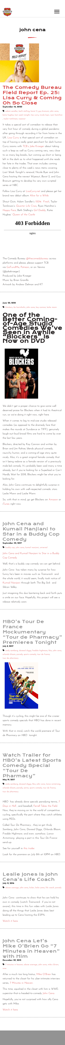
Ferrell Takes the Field (45, 806)
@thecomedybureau (37, 258)
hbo (50, 651)
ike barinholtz (19, 307)
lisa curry (35, 115)
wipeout (22, 119)
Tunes (6, 504)
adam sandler (11, 111)
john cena (54, 111)
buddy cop (10, 547)
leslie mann (52, 307)
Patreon (25, 267)
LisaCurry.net (33, 191)
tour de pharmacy (10, 658)
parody (19, 654)
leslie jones (40, 888)
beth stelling (24, 111)
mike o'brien (53, 965)
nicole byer (44, 115)
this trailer (29, 848)
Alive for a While (39, 195)
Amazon (53, 499)
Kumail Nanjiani (11, 583)
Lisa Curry (13, 137)
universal (43, 547)
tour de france (43, 654)
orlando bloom (9, 654)
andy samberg (11, 651)
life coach (50, 888)
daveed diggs (25, 651)
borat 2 (34, 111)
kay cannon (41, 307)
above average (12, 888)
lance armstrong (53, 784)
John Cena (48, 993)
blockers (8, 307)
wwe (4, 968)
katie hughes (8, 115)
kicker (31, 888)
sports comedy (30, 654)
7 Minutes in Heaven (21, 983)
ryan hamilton (56, 115)
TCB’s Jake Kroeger (33, 146)
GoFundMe (12, 267)
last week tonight (22, 115)
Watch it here (10, 921)
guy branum (43, 111)
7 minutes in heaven (14, 965)
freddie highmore (39, 651)
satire (26, 788)
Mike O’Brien (43, 974)
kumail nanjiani (32, 547)
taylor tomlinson (11, 119)
